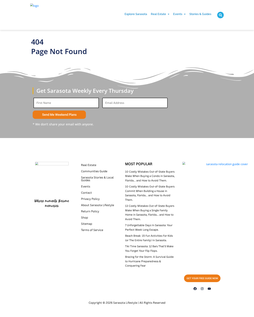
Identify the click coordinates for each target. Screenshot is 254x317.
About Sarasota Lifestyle (97, 205)
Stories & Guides (200, 14)
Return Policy (90, 211)
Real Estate (158, 14)
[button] (160, 14)
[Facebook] (195, 289)
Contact (86, 193)
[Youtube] (209, 289)
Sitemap (86, 224)
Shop (84, 217)
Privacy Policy (90, 199)
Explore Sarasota (136, 14)
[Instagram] (202, 289)
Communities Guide (94, 171)
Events (177, 14)
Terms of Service (92, 230)
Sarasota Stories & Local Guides (97, 179)
